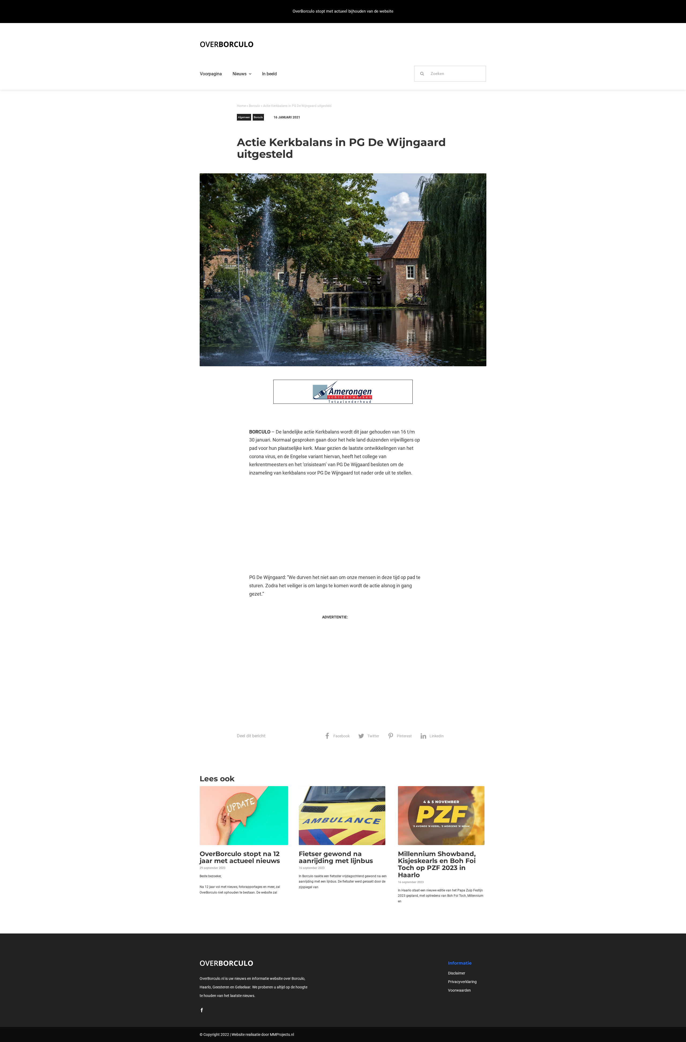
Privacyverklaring (462, 982)
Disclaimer (456, 973)
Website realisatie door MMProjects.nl (263, 1034)
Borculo (254, 106)
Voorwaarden (459, 990)
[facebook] (202, 1010)
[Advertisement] (334, 525)
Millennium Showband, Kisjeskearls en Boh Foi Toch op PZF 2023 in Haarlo (437, 864)
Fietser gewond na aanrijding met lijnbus (336, 857)
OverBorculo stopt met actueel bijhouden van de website (343, 11)
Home (241, 106)
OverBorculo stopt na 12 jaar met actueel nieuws (240, 857)
